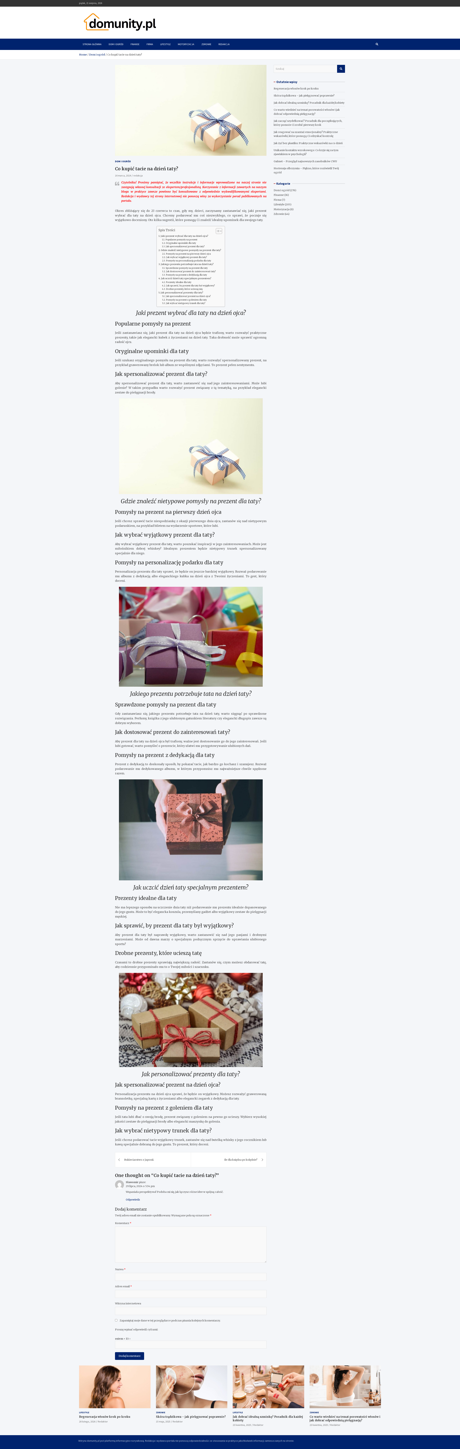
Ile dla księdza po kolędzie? (240, 1159)
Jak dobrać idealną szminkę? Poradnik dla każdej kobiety (309, 102)
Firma (150, 44)
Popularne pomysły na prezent (181, 239)
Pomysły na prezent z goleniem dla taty (186, 300)
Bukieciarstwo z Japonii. (139, 1159)
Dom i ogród (116, 44)
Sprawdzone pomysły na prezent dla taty (187, 268)
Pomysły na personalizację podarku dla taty (188, 260)
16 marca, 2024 (123, 175)
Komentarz (123, 1223)
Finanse (135, 44)
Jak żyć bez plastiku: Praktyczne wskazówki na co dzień (308, 143)
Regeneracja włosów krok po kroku (296, 88)
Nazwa (120, 1269)
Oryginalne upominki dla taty (181, 243)
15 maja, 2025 (163, 1421)
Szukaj (341, 69)
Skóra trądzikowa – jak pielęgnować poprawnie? (304, 95)
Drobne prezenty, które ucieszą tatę (184, 289)
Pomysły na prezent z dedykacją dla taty (186, 275)
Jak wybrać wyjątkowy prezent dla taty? (186, 257)
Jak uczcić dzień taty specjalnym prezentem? (186, 278)
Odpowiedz (133, 1199)
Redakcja (224, 44)
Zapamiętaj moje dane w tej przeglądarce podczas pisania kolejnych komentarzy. (170, 1320)
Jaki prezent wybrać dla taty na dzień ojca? (184, 236)
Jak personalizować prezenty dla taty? (182, 292)
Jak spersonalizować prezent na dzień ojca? (188, 296)
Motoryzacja (186, 44)
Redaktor (103, 1421)
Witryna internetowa (128, 1303)
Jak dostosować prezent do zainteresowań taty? (191, 271)
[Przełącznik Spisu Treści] (217, 231)
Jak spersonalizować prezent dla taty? (185, 246)
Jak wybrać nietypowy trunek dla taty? (185, 303)
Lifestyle (165, 44)
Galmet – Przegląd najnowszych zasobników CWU (305, 161)
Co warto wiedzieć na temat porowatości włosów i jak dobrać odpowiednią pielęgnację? (345, 1418)
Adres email (123, 1286)
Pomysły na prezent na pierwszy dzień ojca (188, 254)
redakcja (138, 175)
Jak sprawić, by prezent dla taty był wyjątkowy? (190, 285)
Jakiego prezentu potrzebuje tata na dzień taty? (187, 264)
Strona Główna (92, 44)
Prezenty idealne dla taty (178, 282)
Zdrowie (206, 44)
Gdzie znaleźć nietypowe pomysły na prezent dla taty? (191, 250)
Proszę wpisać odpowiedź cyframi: (136, 1329)
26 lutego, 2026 (87, 1421)
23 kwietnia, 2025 (242, 1425)
